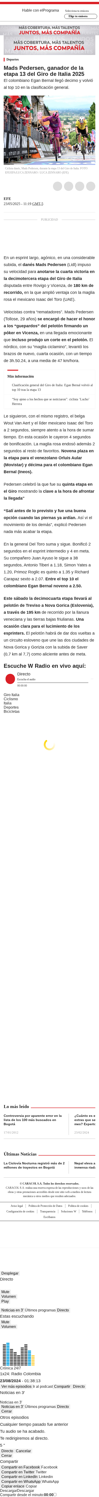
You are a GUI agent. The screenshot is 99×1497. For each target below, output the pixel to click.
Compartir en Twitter (17, 1472)
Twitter (68, 186)
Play (5, 1301)
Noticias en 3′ (12, 1310)
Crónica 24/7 (10, 1368)
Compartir (62, 1386)
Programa (51, 10)
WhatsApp (90, 186)
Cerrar (6, 1411)
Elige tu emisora (78, 16)
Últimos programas (40, 1310)
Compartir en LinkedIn (19, 1477)
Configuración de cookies (20, 1211)
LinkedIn (79, 186)
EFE (7, 199)
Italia (8, 703)
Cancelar (23, 1451)
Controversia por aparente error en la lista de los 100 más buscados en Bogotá (33, 1120)
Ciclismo (11, 699)
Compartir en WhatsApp (21, 1482)
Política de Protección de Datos (45, 1206)
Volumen (8, 1296)
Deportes (12, 59)
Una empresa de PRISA (49, 1231)
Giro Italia (11, 695)
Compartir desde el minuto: (26, 1495)
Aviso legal (17, 1206)
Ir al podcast (43, 1386)
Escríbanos (49, 1217)
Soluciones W (68, 1211)
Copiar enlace (12, 1486)
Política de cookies (78, 1206)
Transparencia (47, 1211)
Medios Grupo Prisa (49, 1242)
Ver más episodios (16, 1386)
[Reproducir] (10, 679)
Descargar (8, 1491)
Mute (5, 1292)
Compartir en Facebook (20, 1467)
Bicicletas (12, 711)
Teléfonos (87, 1211)
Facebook (57, 186)
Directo (63, 1310)
